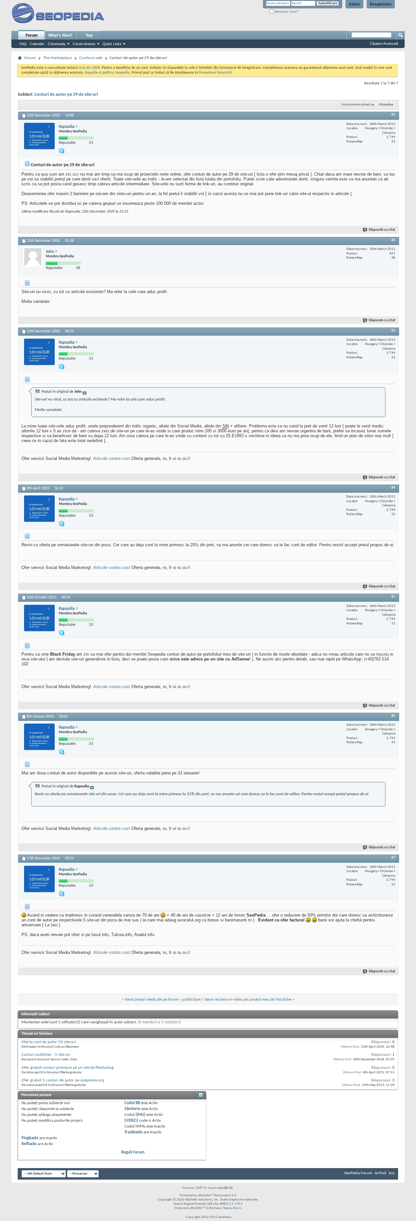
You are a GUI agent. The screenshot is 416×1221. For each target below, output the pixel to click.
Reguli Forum (133, 1152)
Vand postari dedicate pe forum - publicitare (163, 999)
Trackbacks (133, 1132)
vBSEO (223, 1204)
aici (75, 174)
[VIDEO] (131, 1120)
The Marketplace (57, 58)
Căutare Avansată (384, 43)
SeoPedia (224, 1217)
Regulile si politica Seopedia (107, 73)
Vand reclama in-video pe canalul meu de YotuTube (247, 999)
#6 (393, 716)
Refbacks (29, 1144)
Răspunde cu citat (382, 230)
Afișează (384, 104)
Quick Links (112, 44)
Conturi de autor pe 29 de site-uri (66, 94)
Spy (89, 35)
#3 (393, 331)
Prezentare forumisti (215, 73)
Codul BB (132, 1103)
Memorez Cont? (286, 11)
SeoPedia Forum (358, 1173)
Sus (392, 1173)
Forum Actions (84, 44)
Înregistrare (381, 4)
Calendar (37, 44)
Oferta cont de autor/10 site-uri (48, 1042)
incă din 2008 (89, 68)
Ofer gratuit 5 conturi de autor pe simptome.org (62, 1080)
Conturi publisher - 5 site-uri (45, 1055)
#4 (393, 488)
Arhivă (380, 1173)
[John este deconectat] (33, 256)
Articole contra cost (111, 458)
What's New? (60, 35)
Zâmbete (132, 1109)
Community (57, 44)
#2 (393, 240)
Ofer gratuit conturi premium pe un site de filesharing (67, 1068)
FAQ (23, 44)
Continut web (90, 58)
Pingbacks (29, 1138)
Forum (32, 35)
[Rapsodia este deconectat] (39, 136)
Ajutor (354, 4)
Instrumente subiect (356, 104)
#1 (393, 115)
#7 (393, 858)
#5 (393, 597)
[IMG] (140, 1115)
